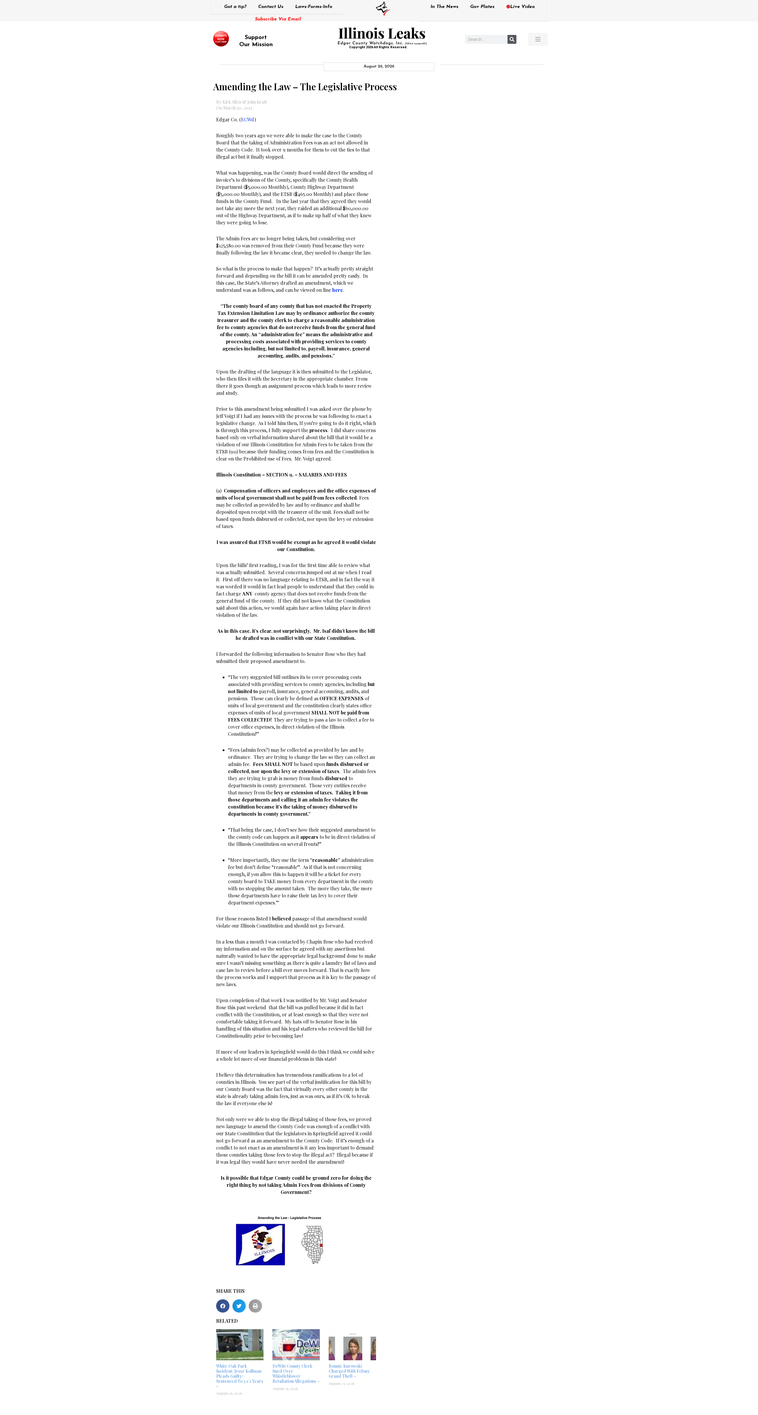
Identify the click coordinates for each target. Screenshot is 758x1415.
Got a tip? (235, 6)
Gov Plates (482, 6)
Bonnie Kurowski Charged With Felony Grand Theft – (349, 1371)
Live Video (522, 6)
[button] (222, 1306)
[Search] (512, 39)
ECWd (247, 119)
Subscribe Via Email (278, 19)
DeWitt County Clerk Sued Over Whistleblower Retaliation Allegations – (296, 1373)
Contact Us (270, 6)
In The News (444, 6)
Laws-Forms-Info (313, 6)
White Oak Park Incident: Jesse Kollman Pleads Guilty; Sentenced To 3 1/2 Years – (239, 1376)
